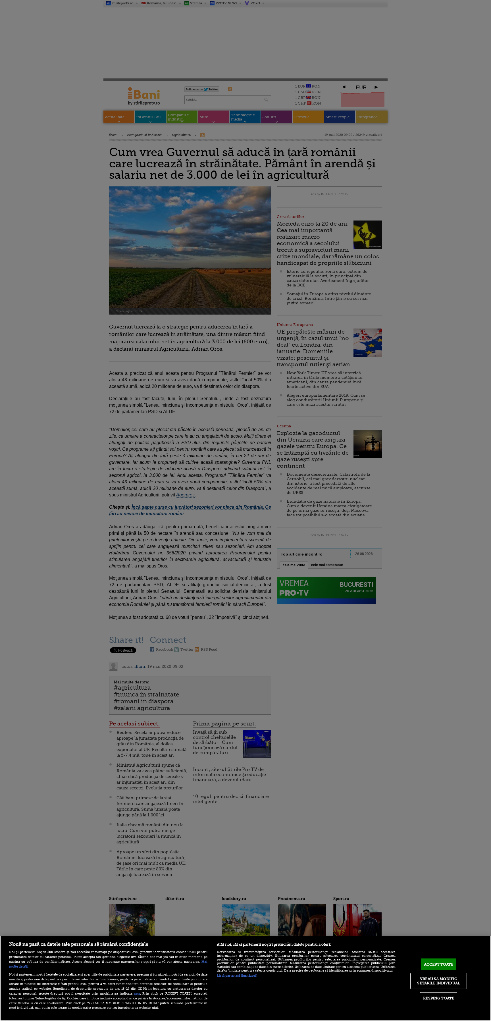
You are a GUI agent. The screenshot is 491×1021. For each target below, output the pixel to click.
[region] (245, 978)
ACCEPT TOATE (438, 964)
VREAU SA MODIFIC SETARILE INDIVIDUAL (438, 980)
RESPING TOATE (438, 998)
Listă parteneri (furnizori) (237, 976)
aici (137, 993)
